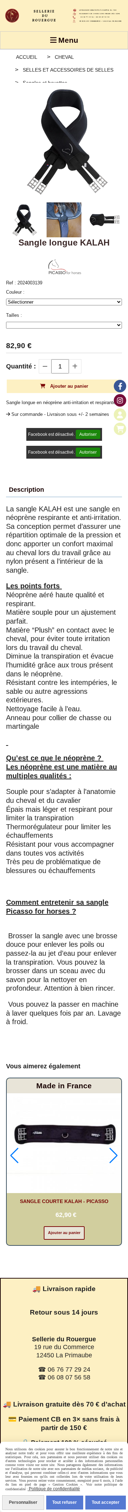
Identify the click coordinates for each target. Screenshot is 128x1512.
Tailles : (14, 315)
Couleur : (15, 292)
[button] (112, 219)
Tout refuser (64, 1502)
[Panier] (120, 429)
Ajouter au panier (64, 1232)
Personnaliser (23, 1502)
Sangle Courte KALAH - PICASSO (64, 1201)
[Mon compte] (120, 414)
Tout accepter (105, 1502)
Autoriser (88, 434)
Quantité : (21, 366)
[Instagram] (120, 400)
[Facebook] (120, 386)
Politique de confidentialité (54, 1488)
